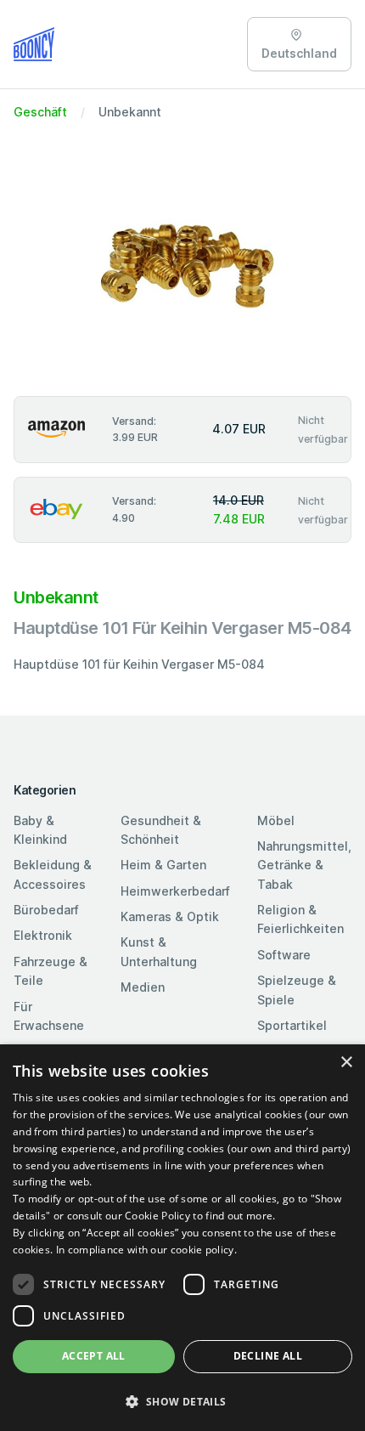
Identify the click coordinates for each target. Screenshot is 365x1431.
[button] (182, 1401)
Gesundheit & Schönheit (161, 829)
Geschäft (40, 112)
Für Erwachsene (49, 1015)
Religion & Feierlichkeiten (300, 919)
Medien (143, 987)
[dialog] (182, 1237)
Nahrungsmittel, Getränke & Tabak (304, 865)
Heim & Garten (163, 864)
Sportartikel (292, 1025)
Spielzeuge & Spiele (296, 989)
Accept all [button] (94, 1356)
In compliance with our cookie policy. (146, 1249)
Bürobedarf (46, 909)
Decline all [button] (267, 1356)
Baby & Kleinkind (40, 829)
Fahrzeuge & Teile (50, 970)
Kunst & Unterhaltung (159, 951)
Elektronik (43, 935)
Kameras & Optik (170, 916)
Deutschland (299, 53)
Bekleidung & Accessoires (53, 874)
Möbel (276, 820)
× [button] (346, 1062)
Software (284, 954)
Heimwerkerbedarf (175, 891)
